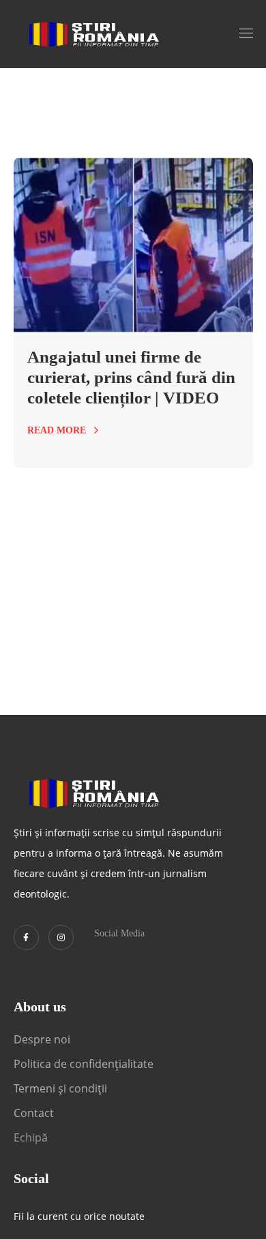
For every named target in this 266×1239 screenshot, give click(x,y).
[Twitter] (26, 937)
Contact (35, 1112)
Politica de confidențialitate (83, 1063)
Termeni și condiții (60, 1088)
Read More (56, 430)
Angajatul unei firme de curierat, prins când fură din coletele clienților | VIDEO (131, 377)
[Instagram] (61, 937)
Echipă (31, 1137)
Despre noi (42, 1039)
